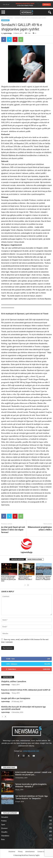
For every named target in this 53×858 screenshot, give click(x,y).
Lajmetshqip (7, 33)
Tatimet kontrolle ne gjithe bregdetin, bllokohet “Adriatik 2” (25, 577)
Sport (3, 824)
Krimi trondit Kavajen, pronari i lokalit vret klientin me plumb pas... (33, 773)
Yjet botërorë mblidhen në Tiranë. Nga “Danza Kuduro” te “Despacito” (43, 577)
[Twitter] (9, 39)
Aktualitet (10, 18)
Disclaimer (12, 851)
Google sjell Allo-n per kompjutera (15, 698)
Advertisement (30, 851)
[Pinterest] (15, 39)
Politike (4, 821)
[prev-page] (25, 585)
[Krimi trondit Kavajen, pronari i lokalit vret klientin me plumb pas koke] (9, 569)
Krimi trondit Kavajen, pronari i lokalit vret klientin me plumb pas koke (8, 578)
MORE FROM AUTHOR (34, 559)
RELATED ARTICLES (17, 559)
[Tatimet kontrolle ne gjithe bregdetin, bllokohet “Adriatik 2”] (26, 569)
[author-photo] (26, 544)
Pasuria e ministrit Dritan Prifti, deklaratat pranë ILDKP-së (25, 690)
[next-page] (28, 585)
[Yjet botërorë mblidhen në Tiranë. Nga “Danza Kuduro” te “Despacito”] (44, 569)
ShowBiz (4, 832)
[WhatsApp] (20, 39)
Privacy (20, 851)
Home (3, 18)
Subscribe (46, 669)
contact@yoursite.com (31, 751)
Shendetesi (5, 836)
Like (48, 659)
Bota (3, 839)
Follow (47, 664)
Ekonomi (4, 828)
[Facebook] (3, 39)
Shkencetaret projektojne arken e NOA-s (40, 528)
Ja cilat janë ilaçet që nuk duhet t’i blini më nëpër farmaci (13, 529)
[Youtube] (34, 756)
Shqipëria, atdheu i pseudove (13, 681)
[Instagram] (24, 756)
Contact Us (40, 851)
